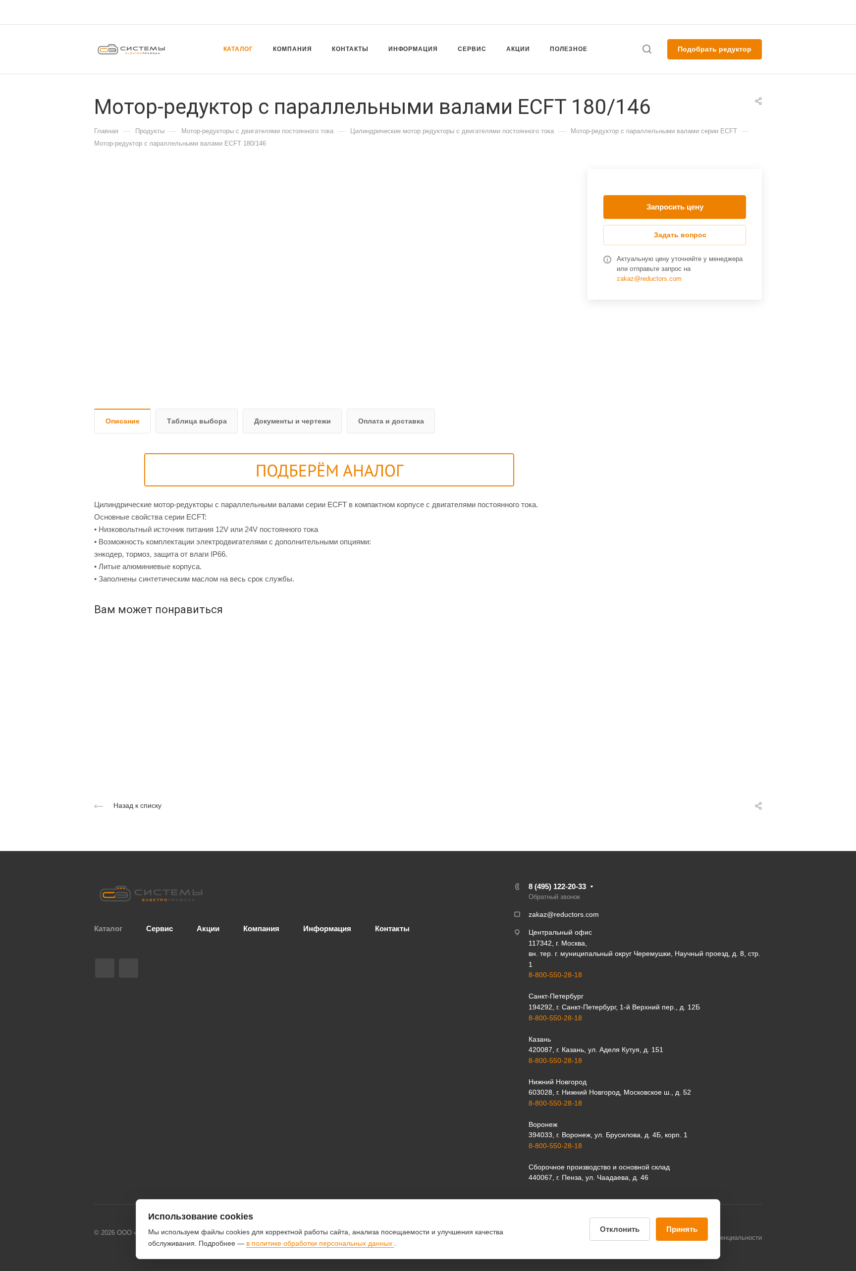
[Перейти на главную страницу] (151, 893)
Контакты (392, 928)
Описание (123, 421)
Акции (208, 928)
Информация (327, 928)
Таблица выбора (197, 421)
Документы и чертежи (292, 421)
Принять (681, 1229)
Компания (261, 928)
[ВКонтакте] (104, 968)
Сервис (159, 928)
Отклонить (620, 1229)
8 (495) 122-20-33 (667, 12)
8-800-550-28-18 (555, 975)
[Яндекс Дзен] (128, 968)
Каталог (108, 928)
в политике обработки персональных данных (320, 1243)
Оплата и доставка (391, 421)
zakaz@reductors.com (423, 12)
